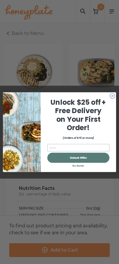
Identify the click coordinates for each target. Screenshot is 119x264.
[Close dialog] (112, 95)
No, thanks (78, 165)
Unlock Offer (78, 158)
